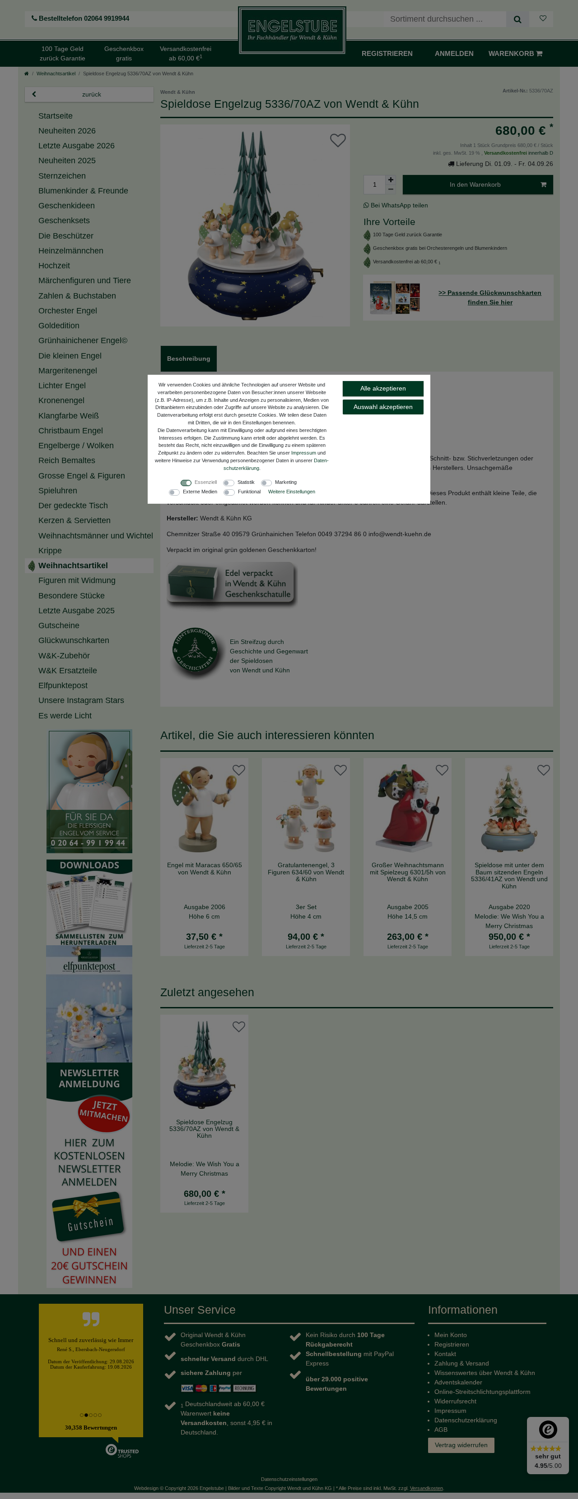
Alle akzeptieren (383, 388)
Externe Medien (200, 491)
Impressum (303, 452)
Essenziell (206, 482)
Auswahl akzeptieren (383, 406)
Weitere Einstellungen (291, 491)
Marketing (286, 482)
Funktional (249, 491)
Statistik (246, 482)
